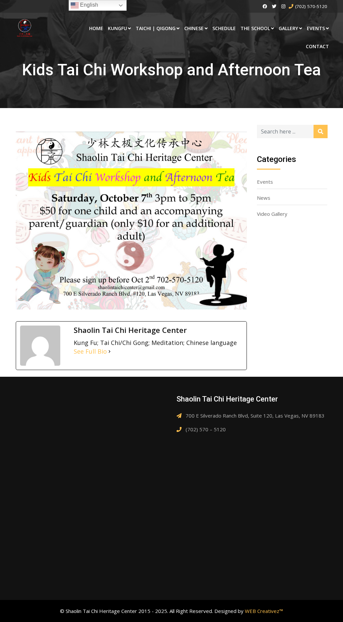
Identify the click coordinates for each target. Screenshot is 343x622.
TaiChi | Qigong (156, 28)
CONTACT (317, 46)
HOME (96, 28)
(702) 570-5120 (311, 6)
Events (265, 181)
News (263, 197)
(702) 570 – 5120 (206, 429)
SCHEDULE (224, 28)
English (88, 5)
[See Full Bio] (109, 351)
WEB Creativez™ (264, 611)
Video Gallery (272, 213)
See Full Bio (90, 351)
